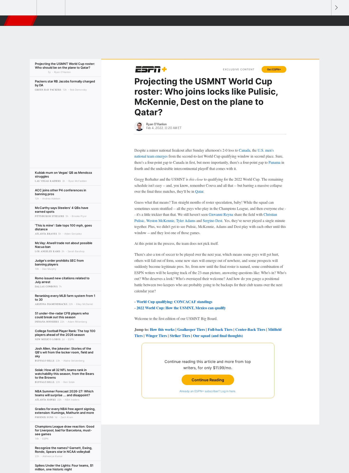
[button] (325, 20)
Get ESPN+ (274, 69)
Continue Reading (208, 379)
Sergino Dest (212, 220)
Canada (244, 150)
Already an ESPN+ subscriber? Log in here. (207, 391)
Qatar (199, 191)
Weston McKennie (160, 220)
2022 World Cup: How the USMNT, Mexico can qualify (181, 307)
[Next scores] (336, 7)
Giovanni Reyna (221, 214)
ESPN (20, 20)
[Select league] (23, 7)
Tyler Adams (185, 220)
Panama (274, 162)
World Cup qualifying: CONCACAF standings (174, 301)
